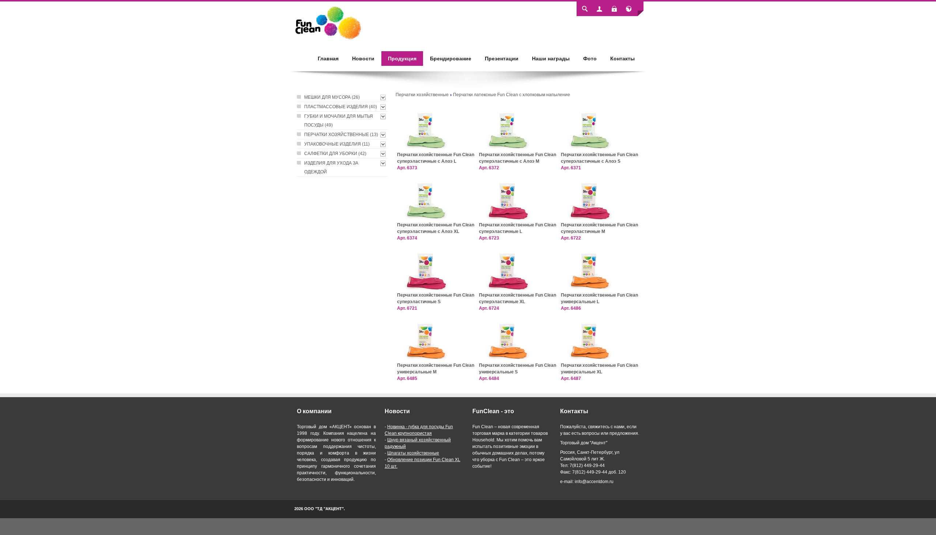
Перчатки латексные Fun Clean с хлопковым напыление (511, 94)
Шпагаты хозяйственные (413, 453)
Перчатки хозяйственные (422, 94)
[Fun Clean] (328, 22)
